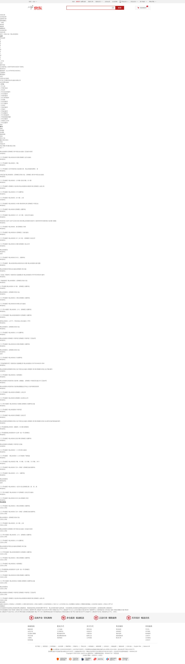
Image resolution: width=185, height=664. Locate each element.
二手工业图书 (4, 103)
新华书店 (2, 65)
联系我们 (45, 646)
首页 (1, 34)
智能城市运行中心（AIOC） (110, 612)
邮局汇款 (89, 635)
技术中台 (83, 612)
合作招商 (60, 646)
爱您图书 (2, 74)
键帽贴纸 (2, 28)
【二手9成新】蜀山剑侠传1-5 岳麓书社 (11, 357)
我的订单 (90, 1)
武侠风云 (11, 604)
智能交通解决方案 (119, 610)
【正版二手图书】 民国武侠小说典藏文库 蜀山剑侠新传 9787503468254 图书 (22, 275)
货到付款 (89, 629)
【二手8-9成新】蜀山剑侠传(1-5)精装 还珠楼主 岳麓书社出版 (17, 404)
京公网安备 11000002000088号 (62, 649)
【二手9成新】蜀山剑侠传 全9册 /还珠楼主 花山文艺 (15, 244)
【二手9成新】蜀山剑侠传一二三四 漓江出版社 (13, 450)
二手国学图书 (4, 95)
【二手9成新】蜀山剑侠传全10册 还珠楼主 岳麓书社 (15, 344)
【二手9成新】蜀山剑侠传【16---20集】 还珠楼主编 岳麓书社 (17, 467)
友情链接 (91, 646)
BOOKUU (3, 69)
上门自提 (59, 629)
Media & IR (146, 646)
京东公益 (129, 646)
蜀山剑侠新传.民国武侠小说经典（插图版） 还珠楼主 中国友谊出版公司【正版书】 (23, 380)
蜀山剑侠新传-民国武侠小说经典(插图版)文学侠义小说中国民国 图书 (19, 386)
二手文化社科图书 (5, 92)
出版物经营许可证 (80, 651)
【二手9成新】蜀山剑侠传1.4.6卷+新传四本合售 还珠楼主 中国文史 (19, 203)
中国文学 (2, 144)
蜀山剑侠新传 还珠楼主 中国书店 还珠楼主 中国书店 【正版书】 (18, 338)
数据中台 (89, 612)
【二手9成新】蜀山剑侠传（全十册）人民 (12, 198)
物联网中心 (93, 610)
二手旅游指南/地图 (5, 117)
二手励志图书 (4, 111)
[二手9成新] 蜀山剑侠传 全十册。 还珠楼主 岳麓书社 (15, 286)
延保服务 (148, 633)
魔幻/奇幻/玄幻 (4, 140)
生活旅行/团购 (32, 633)
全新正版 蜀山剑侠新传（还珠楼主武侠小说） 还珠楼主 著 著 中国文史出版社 (22, 174)
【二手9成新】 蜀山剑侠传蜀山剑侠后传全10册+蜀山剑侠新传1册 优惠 (20, 263)
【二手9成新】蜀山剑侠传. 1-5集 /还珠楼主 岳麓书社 (15, 298)
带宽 (74, 612)
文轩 (1, 63)
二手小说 (2, 86)
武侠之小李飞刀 (108, 604)
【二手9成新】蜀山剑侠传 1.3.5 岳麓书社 (12, 192)
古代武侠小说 (64, 604)
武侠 (1, 142)
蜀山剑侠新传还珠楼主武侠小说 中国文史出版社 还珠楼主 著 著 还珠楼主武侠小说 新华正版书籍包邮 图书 (30, 421)
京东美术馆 (3, 30)
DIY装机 (147, 631)
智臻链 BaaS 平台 (57, 610)
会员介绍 (30, 631)
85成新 (2, 132)
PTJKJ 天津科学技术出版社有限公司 (10, 80)
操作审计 (87, 610)
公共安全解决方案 (79, 610)
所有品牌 (2, 38)
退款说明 (118, 633)
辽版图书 (2, 72)
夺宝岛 (147, 629)
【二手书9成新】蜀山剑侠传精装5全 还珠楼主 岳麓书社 (16, 315)
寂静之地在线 (4, 604)
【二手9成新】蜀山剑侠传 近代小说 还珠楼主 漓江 (14, 498)
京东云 (100, 655)
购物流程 (30, 629)
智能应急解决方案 (67, 612)
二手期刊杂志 (4, 88)
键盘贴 (2, 26)
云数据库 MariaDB (41, 610)
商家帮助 (68, 646)
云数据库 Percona (68, 610)
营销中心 (75, 646)
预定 (36, 612)
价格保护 (118, 631)
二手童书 (2, 109)
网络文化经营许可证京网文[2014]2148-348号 (100, 651)
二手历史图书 (4, 101)
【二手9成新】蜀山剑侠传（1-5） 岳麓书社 (12, 473)
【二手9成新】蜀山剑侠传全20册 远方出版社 (13, 303)
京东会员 (107, 1)
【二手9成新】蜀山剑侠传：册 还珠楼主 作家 (13, 226)
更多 (1, 124)
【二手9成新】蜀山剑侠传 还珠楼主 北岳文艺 (13, 415)
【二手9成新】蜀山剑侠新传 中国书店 (11, 409)
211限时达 (60, 631)
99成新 (2, 130)
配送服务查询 (61, 633)
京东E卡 (147, 635)
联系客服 (30, 640)
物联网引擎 (33, 610)
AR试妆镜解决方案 (5, 610)
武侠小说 (6, 34)
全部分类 (2, 15)
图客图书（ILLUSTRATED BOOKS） (10, 70)
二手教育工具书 (4, 121)
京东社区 (106, 646)
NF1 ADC (40, 612)
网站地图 (22, 612)
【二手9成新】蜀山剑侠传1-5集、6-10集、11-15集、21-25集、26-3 (19, 461)
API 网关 (49, 610)
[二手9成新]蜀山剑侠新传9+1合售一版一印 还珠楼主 (15, 432)
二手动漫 (2, 99)
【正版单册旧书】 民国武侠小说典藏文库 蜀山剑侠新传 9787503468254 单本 (22, 363)
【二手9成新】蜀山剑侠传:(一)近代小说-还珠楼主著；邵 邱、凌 (18, 486)
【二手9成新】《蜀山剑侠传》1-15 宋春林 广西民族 (15, 456)
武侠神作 (18, 604)
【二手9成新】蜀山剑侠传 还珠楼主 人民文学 (13, 392)
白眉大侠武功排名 (28, 604)
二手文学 (2, 90)
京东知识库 (3, 17)
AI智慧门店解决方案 (17, 610)
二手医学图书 (4, 107)
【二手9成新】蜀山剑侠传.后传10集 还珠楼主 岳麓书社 (15, 438)
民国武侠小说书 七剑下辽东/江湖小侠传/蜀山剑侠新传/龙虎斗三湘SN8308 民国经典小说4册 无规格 (28, 221)
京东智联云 (26, 610)
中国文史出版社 (4, 78)
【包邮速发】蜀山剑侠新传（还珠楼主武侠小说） (14, 280)
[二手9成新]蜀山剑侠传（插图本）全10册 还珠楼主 (14, 427)
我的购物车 (143, 8)
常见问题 (30, 635)
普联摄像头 (3, 20)
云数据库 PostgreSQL (8, 612)
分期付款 (89, 633)
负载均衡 (78, 612)
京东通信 (148, 638)
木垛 (1, 76)
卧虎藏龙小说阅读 (74, 604)
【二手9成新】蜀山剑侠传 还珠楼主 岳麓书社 (13, 209)
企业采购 (114, 1)
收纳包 (2, 24)
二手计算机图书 (4, 115)
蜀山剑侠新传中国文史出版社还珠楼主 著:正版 (13, 269)
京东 (42, 8)
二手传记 (2, 105)
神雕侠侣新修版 (85, 604)
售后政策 (118, 629)
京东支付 (94, 655)
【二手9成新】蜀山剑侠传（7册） (9, 163)
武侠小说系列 (38, 604)
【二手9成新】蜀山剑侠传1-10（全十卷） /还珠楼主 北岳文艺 (17, 238)
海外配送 (59, 638)
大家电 (30, 638)
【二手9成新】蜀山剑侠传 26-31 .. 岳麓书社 (12, 257)
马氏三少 (55, 604)
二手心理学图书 (4, 97)
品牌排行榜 (3, 18)
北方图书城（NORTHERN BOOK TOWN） (12, 67)
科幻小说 (2, 138)
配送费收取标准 (61, 635)
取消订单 (118, 638)
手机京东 (124, 1)
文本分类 (17, 612)
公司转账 (89, 638)
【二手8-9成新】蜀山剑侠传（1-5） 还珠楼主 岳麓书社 (15, 309)
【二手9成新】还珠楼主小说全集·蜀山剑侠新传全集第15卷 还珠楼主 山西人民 (22, 186)
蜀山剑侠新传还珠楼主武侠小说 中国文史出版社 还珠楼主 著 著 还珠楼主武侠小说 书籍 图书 (26, 369)
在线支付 (89, 631)
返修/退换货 (119, 635)
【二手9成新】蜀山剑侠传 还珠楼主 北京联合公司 (14, 398)
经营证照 (116, 653)
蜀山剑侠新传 (4, 250)
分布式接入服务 (109, 610)
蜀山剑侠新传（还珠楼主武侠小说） (10, 292)
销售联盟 (98, 646)
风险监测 (113, 646)
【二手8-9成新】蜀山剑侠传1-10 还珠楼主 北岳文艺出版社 (17, 492)
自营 (1, 253)
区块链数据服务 (29, 612)
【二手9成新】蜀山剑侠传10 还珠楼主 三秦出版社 (14, 232)
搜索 (119, 8)
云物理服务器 (100, 610)
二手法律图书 (4, 113)
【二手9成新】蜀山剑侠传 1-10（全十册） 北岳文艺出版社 (17, 215)
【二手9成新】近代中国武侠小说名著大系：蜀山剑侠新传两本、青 (19, 169)
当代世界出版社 (4, 82)
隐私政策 (121, 646)
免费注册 (83, 1)
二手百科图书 (4, 94)
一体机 (2, 22)
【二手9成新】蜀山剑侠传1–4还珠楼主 (11, 375)
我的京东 (98, 1)
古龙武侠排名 (48, 604)
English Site (137, 646)
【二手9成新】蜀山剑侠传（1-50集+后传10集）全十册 (15, 180)
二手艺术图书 (4, 119)
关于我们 (37, 646)
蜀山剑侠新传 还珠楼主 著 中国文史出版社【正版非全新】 (16, 151)
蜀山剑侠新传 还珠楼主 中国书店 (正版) (11, 444)
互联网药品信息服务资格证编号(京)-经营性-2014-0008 (100, 649)
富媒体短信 (58, 612)
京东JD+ (147, 640)
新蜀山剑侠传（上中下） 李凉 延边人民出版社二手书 (15, 321)
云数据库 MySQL (97, 612)
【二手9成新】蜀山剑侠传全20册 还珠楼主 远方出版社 (15, 157)
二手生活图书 (4, 122)
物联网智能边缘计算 (49, 612)
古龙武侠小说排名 (97, 604)
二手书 (2, 61)
